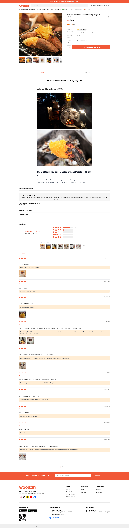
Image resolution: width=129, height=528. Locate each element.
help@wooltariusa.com (58, 514)
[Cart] (109, 6)
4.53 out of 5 (36, 231)
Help (82, 489)
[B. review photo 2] (30, 340)
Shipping (83, 492)
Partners (98, 489)
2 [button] (62, 467)
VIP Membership (70, 494)
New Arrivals (45, 9)
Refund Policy (43, 526)
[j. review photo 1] (22, 273)
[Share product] (108, 16)
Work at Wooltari (70, 496)
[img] (22, 258)
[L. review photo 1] (22, 314)
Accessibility (55, 517)
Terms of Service (23, 526)
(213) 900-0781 (93, 510)
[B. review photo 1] (22, 340)
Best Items (32, 9)
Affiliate (61, 526)
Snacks (21, 12)
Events (72, 9)
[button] (70, 24)
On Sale (39, 9)
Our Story (68, 489)
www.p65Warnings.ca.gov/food (54, 199)
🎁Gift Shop (87, 9)
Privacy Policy (33, 526)
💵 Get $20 (65, 9)
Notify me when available (92, 47)
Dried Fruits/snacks (29, 12)
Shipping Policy (52, 526)
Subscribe (97, 475)
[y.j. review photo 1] (22, 456)
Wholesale (99, 492)
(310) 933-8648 (57, 510)
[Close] (109, 1)
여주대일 (69, 17)
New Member (78, 9)
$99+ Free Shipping (56, 9)
